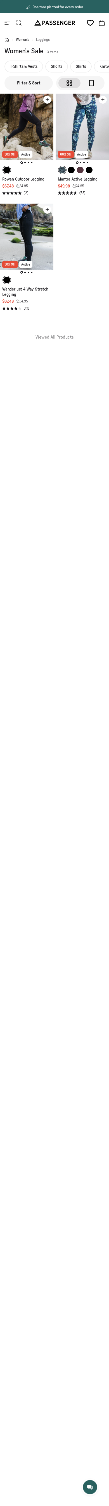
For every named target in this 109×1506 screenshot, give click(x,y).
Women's (22, 40)
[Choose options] (47, 100)
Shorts (56, 66)
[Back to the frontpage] (6, 40)
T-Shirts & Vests (23, 66)
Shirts (81, 66)
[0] (90, 23)
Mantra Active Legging (77, 179)
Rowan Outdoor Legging (23, 179)
